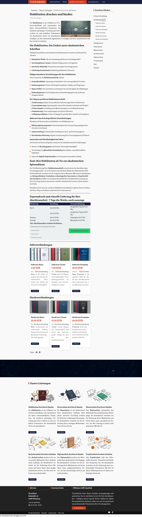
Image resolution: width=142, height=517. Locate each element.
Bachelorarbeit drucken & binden (42, 454)
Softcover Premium (80, 264)
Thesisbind (37, 1)
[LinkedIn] (40, 352)
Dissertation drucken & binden (69, 407)
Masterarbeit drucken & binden (99, 407)
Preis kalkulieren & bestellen (79, 231)
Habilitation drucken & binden (41, 407)
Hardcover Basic (37, 317)
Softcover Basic (37, 264)
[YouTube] (109, 512)
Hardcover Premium (80, 317)
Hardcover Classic (59, 317)
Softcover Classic (59, 264)
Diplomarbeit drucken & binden (70, 454)
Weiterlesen (35, 291)
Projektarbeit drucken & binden (99, 454)
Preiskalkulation (78, 508)
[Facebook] (36, 352)
